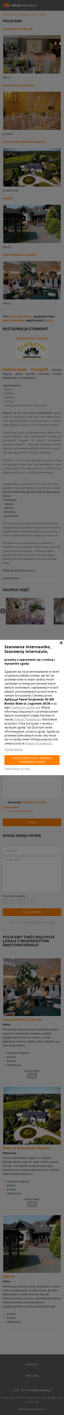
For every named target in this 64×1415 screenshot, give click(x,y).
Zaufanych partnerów (25, 707)
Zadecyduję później (17, 769)
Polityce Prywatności (27, 719)
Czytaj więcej (13, 749)
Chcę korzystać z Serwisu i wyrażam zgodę (32, 760)
